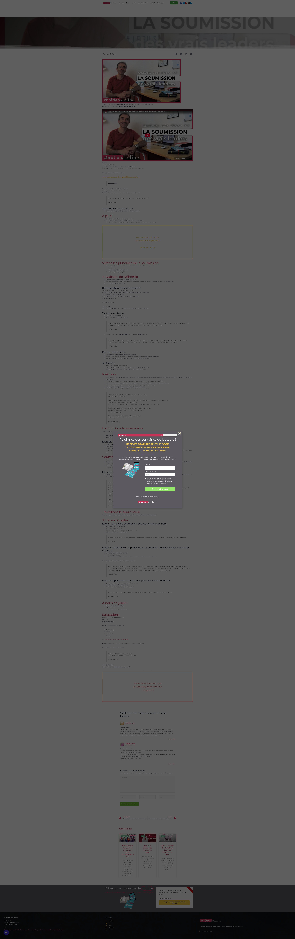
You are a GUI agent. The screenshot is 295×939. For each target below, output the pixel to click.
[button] (179, 434)
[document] (147, 469)
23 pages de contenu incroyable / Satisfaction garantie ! (147, 497)
